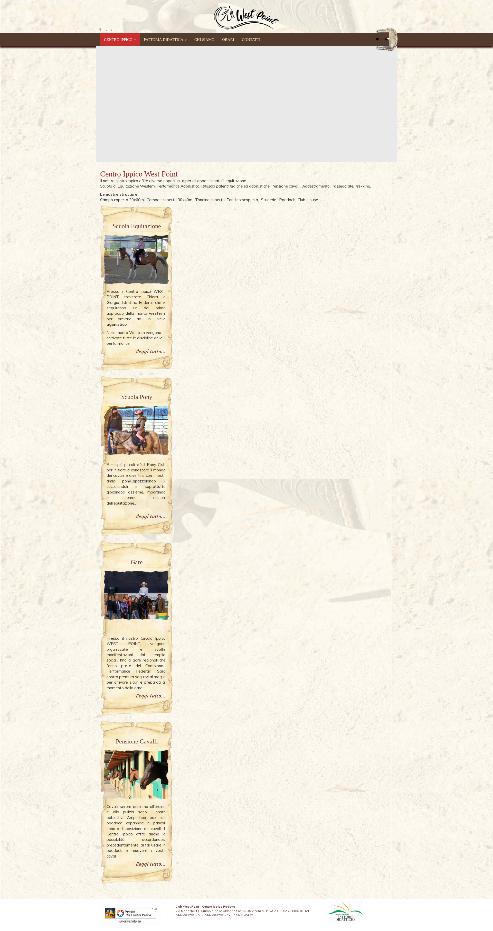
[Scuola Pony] (136, 432)
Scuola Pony (136, 397)
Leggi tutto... (151, 351)
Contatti (251, 40)
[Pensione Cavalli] (136, 775)
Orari (228, 40)
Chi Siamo (204, 40)
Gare (137, 562)
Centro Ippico (119, 40)
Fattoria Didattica (164, 40)
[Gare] (136, 601)
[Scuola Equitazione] (136, 259)
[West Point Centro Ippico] (246, 16)
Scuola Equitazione (136, 226)
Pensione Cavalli (137, 741)
